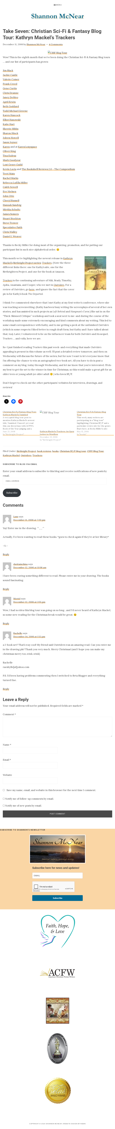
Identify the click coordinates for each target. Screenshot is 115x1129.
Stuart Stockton (12, 218)
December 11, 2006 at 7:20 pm (29, 519)
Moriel (16, 598)
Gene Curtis (10, 88)
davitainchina (20, 564)
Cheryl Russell (11, 200)
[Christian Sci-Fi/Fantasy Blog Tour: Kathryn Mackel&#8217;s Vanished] (21, 423)
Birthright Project (26, 451)
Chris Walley (10, 231)
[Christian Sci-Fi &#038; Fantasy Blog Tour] (95, 423)
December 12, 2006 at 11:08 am (29, 567)
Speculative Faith (12, 227)
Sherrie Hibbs (10, 128)
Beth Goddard (11, 106)
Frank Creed (10, 83)
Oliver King (9, 151)
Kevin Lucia (9, 169)
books (55, 451)
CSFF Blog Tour (95, 451)
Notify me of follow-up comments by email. (29, 798)
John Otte (8, 196)
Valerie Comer (11, 79)
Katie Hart (9, 124)
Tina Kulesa (9, 155)
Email (7, 759)
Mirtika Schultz (11, 209)
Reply (6, 554)
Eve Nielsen (9, 191)
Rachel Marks (10, 178)
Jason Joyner (10, 142)
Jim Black (8, 70)
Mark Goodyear (12, 160)
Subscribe (12, 492)
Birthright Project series (27, 262)
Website (7, 775)
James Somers (11, 214)
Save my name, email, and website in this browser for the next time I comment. (51, 790)
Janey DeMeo (10, 97)
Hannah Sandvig (12, 205)
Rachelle (17, 633)
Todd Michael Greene (15, 110)
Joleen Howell (11, 137)
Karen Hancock (11, 115)
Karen (6, 146)
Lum (15, 516)
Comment (9, 714)
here (31, 289)
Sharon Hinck (10, 133)
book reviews (44, 451)
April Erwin (9, 101)
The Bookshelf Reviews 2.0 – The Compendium (48, 169)
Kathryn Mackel (11, 455)
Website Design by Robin (74, 1123)
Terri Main (9, 173)
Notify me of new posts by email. (23, 805)
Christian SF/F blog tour (73, 451)
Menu (59, 5)
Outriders (26, 455)
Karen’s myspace (27, 146)
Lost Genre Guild (13, 164)
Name (7, 744)
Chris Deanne (11, 92)
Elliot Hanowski (12, 119)
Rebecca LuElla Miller (15, 182)
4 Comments (56, 44)
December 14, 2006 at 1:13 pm (29, 636)
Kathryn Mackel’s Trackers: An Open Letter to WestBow (57, 432)
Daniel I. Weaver (12, 236)
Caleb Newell (10, 187)
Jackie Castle (10, 75)
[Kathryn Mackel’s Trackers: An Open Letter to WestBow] (57, 420)
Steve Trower (10, 222)
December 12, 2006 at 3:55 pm (29, 602)
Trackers (37, 455)
